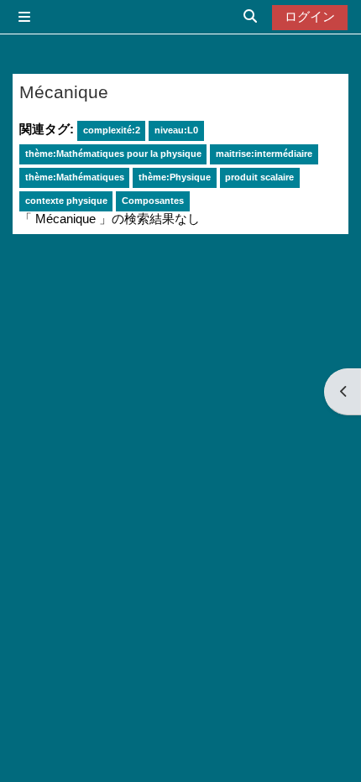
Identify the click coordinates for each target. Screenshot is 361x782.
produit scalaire (259, 177)
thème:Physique (175, 177)
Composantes (153, 201)
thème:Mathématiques (74, 177)
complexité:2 (111, 130)
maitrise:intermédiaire (264, 154)
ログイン (310, 16)
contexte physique (66, 201)
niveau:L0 (176, 130)
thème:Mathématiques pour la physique (113, 154)
